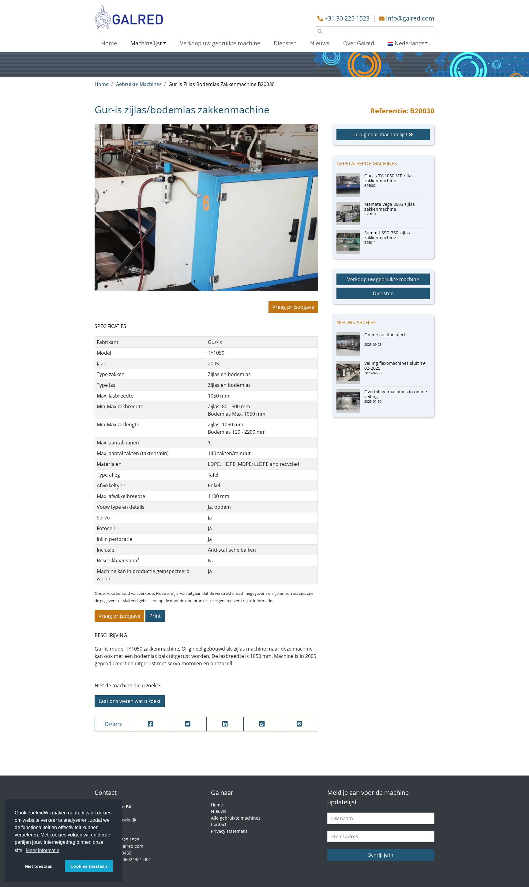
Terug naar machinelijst (381, 134)
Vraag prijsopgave (293, 307)
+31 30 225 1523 (347, 18)
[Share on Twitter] (188, 724)
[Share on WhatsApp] (262, 724)
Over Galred (358, 43)
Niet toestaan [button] (39, 866)
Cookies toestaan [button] (88, 866)
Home (109, 43)
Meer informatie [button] (42, 850)
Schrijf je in (380, 854)
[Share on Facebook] (151, 724)
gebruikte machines (138, 84)
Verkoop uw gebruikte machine (220, 43)
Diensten (285, 43)
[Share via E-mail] (299, 724)
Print (155, 616)
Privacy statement (229, 831)
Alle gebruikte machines (236, 818)
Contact (219, 824)
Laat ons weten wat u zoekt (130, 701)
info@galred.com (410, 18)
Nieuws (319, 43)
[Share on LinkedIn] (225, 724)
